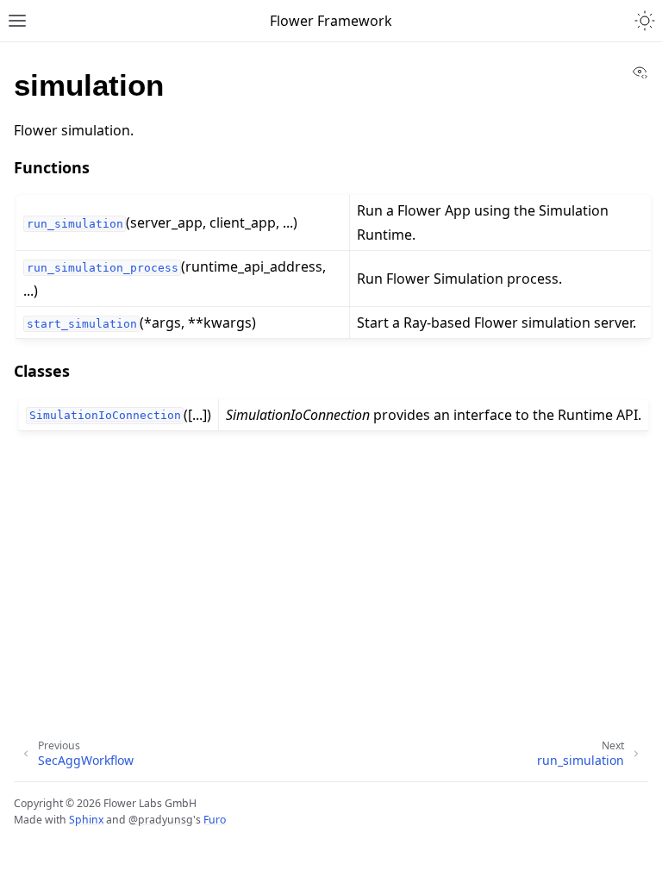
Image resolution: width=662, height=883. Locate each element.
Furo (214, 819)
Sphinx (86, 819)
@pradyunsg (160, 819)
